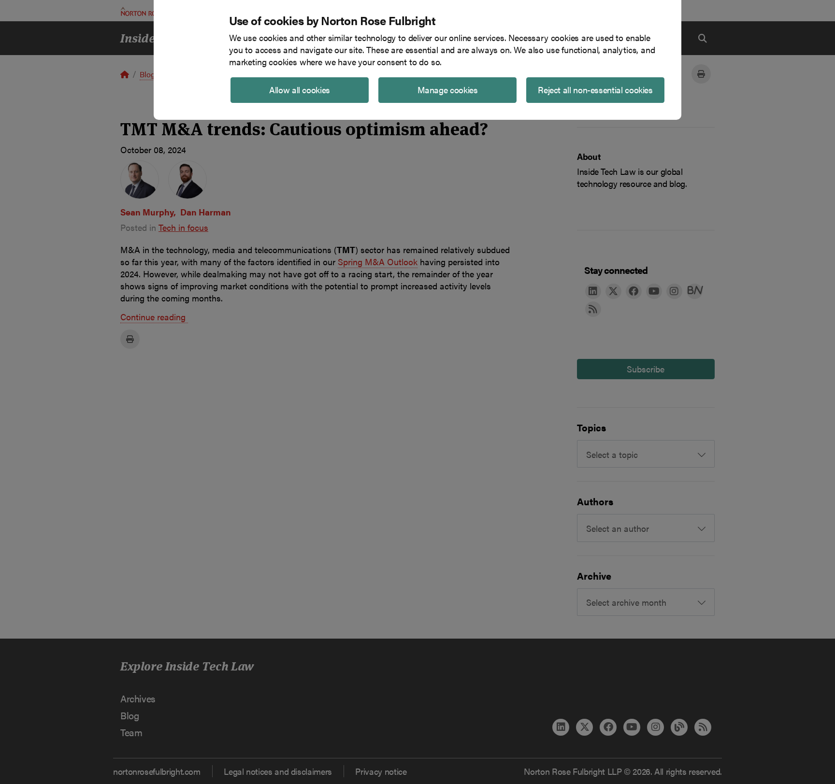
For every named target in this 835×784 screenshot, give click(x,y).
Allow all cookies (299, 90)
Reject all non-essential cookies (595, 90)
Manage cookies (448, 90)
